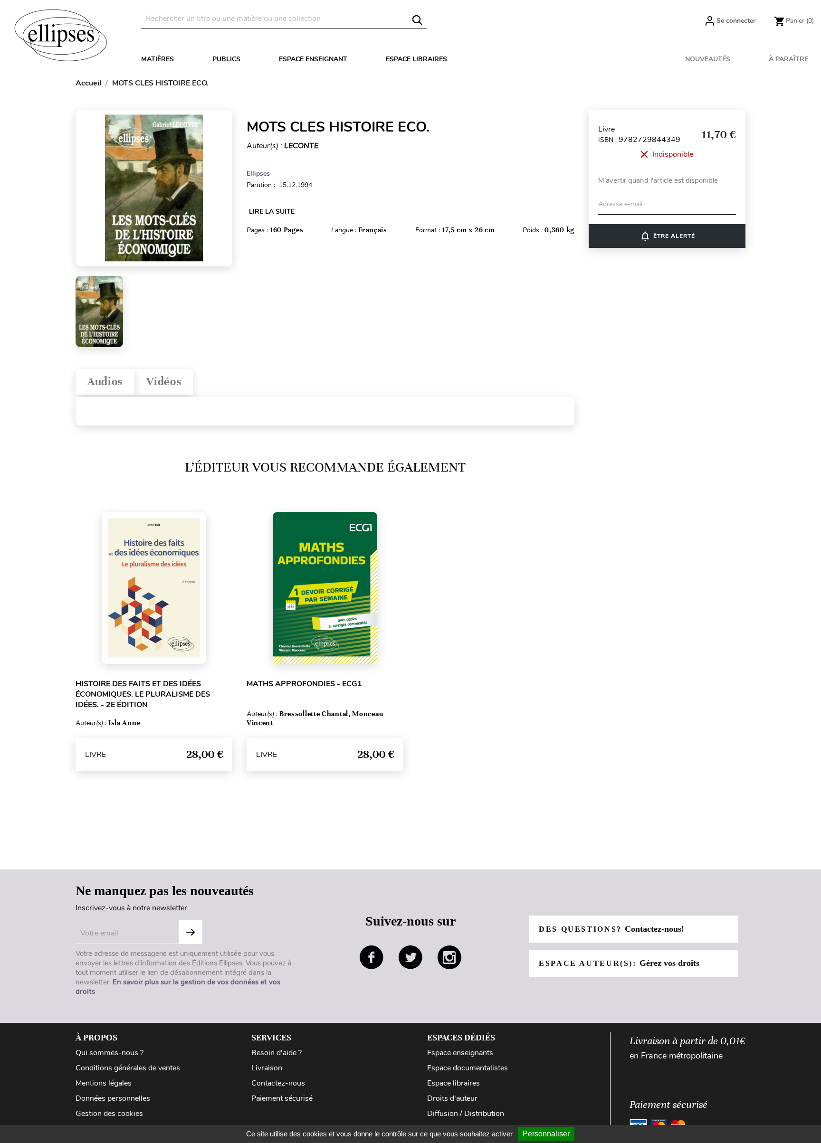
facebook (371, 957)
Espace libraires (416, 59)
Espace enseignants (460, 1053)
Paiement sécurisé (282, 1098)
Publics (226, 59)
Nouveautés (707, 59)
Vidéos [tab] (163, 381)
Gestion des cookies (109, 1113)
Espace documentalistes (467, 1068)
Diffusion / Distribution (465, 1113)
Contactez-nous (278, 1083)
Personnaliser (546, 1134)
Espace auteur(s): (619, 963)
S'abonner (190, 932)
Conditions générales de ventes (128, 1068)
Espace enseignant (313, 59)
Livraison (266, 1068)
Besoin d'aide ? (276, 1053)
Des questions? (611, 929)
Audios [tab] (105, 381)
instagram (449, 957)
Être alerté (667, 236)
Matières (157, 59)
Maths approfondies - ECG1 (304, 684)
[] (417, 20)
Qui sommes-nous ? (109, 1053)
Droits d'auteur (452, 1098)
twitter (410, 957)
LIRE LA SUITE (272, 211)
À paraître (788, 59)
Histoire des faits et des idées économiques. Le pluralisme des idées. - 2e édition (143, 694)
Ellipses (258, 173)
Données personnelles (113, 1098)
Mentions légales (104, 1083)
